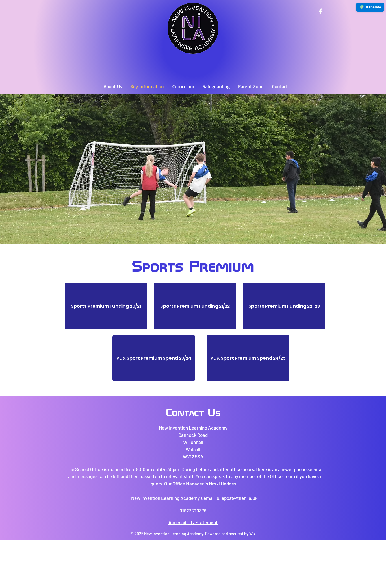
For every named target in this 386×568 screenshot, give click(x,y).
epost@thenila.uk (240, 498)
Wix (252, 533)
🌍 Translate (370, 7)
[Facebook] (320, 11)
